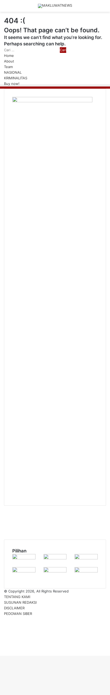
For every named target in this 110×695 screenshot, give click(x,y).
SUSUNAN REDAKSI (20, 602)
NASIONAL (13, 72)
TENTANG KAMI (17, 597)
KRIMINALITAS (15, 78)
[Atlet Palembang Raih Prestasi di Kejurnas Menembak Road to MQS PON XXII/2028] (86, 558)
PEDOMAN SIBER (18, 613)
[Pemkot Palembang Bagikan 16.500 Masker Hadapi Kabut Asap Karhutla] (86, 571)
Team (8, 67)
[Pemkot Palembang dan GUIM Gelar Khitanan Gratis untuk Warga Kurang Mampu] (24, 558)
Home (9, 55)
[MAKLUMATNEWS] (55, 6)
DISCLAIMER (14, 608)
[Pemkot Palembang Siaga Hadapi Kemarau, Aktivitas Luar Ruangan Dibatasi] (55, 558)
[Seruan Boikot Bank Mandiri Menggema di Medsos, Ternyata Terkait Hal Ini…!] (24, 571)
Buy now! (11, 83)
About (9, 61)
